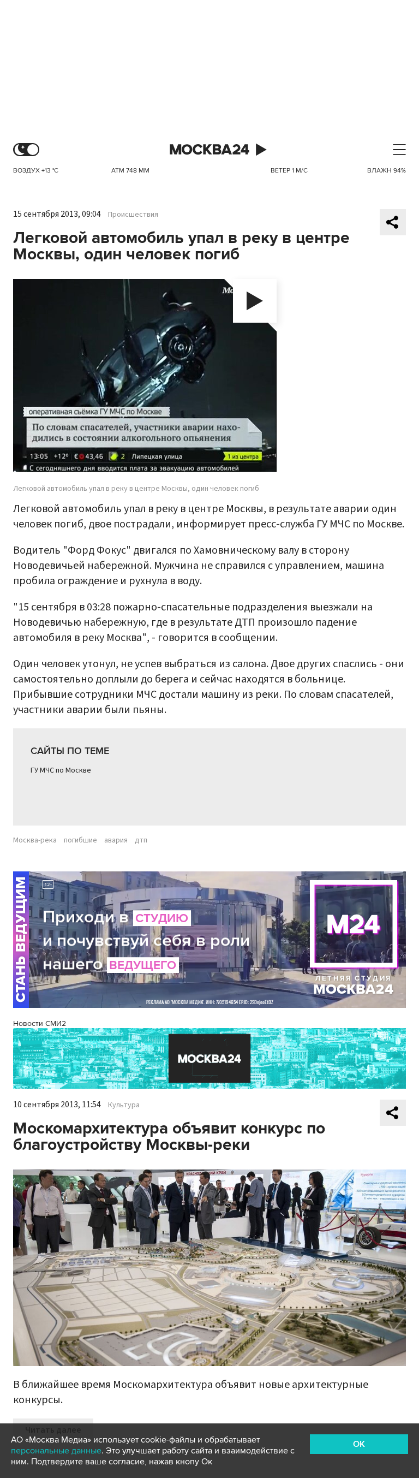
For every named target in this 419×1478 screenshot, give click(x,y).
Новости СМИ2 (39, 1023)
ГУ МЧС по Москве (61, 770)
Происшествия (133, 214)
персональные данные (56, 1450)
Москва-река (35, 840)
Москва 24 (209, 150)
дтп (141, 840)
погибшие (80, 840)
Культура (124, 1105)
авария (116, 840)
